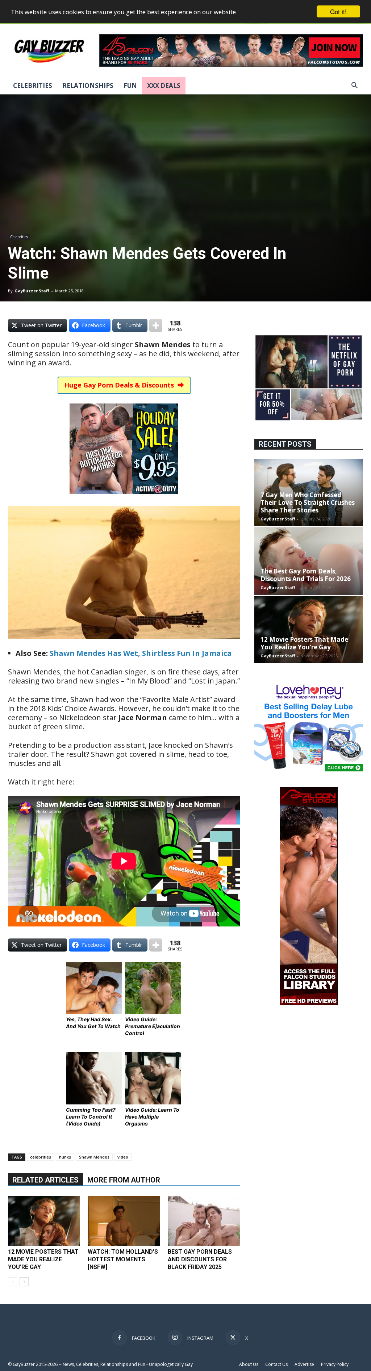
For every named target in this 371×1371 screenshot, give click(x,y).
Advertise (304, 1364)
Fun (130, 85)
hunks (65, 1157)
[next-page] (24, 1281)
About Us (248, 1364)
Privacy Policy (335, 1364)
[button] (354, 86)
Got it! (338, 11)
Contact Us (276, 1364)
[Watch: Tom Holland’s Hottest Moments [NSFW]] (124, 1221)
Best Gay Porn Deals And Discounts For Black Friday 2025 (200, 1259)
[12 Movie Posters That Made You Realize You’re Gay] (44, 1221)
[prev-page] (12, 1281)
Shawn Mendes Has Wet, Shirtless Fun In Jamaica (141, 653)
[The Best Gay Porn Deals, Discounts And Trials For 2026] (308, 561)
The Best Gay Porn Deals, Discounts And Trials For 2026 (305, 575)
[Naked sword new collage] (308, 421)
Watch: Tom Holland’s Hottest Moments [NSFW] (123, 1259)
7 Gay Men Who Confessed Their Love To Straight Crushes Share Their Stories (307, 502)
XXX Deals (163, 85)
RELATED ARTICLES (45, 1180)
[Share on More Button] (155, 325)
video (122, 1157)
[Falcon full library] (309, 1002)
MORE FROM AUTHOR (123, 1180)
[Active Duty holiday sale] (124, 499)
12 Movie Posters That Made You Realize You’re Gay (43, 1259)
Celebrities (32, 85)
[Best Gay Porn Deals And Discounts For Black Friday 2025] (204, 1221)
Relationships (87, 85)
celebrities (40, 1157)
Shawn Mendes (94, 1157)
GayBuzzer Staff (31, 290)
